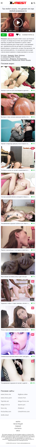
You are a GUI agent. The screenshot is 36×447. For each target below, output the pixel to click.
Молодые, (22, 55)
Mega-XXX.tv (5, 405)
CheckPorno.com (24, 411)
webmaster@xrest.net (25, 443)
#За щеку (28, 60)
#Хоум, (23, 60)
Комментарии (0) (28, 35)
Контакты (18, 428)
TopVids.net (5, 401)
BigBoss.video (23, 394)
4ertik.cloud (5, 415)
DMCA (18, 430)
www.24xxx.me (6, 394)
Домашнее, (11, 55)
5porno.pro (21, 405)
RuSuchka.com (6, 411)
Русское (17, 56)
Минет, (17, 55)
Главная (18, 426)
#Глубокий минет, (22, 58)
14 (4, 35)
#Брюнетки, (13, 58)
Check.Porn (22, 398)
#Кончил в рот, (16, 60)
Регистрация (18, 424)
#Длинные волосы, (6, 60)
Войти (18, 421)
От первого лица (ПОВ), (8, 56)
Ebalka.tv (21, 408)
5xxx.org (4, 408)
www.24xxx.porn (6, 398)
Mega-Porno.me (23, 401)
